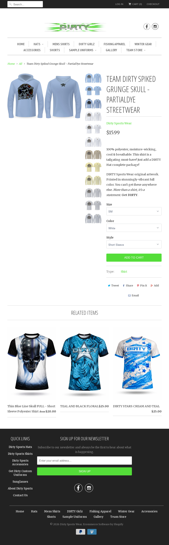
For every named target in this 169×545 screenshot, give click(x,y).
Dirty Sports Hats (20, 447)
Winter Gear (143, 44)
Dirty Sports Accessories (20, 462)
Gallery (111, 50)
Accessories (32, 50)
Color (110, 221)
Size (109, 204)
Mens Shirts (61, 44)
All (20, 63)
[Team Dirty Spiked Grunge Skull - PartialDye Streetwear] (44, 96)
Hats (37, 44)
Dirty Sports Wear (119, 123)
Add (156, 285)
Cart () (137, 4)
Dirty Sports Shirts (20, 454)
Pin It (143, 285)
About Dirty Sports (20, 488)
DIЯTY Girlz (87, 44)
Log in (119, 4)
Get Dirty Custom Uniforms (20, 473)
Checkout (153, 4)
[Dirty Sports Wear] (84, 28)
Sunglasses (20, 481)
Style (110, 237)
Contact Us (20, 495)
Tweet (115, 285)
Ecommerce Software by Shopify (103, 524)
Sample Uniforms (81, 50)
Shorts (55, 50)
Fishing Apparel (115, 44)
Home (21, 44)
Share (129, 285)
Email (135, 295)
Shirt (124, 271)
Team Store (134, 50)
